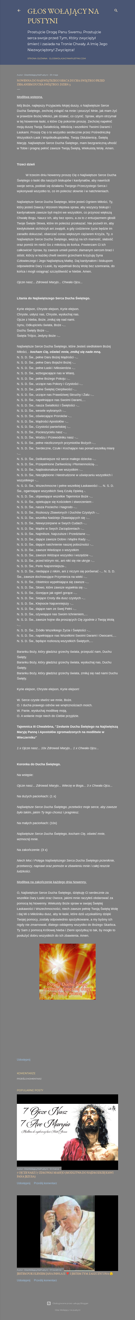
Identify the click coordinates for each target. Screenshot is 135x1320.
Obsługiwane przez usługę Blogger (70, 1303)
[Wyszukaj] (116, 9)
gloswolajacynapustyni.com (67, 58)
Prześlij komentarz (29, 1078)
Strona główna (37, 58)
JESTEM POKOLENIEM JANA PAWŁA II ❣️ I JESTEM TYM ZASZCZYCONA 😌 (65, 1274)
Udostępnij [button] (23, 1059)
